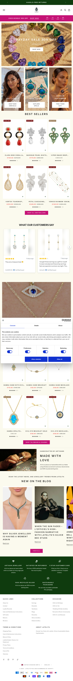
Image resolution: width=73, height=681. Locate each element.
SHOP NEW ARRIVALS (13, 105)
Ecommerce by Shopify (45, 668)
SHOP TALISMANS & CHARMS (36, 442)
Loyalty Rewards (7, 609)
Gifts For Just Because (59, 615)
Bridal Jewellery (36, 621)
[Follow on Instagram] (8, 659)
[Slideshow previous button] (3, 247)
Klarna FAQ (6, 651)
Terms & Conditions (8, 648)
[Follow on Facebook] (4, 659)
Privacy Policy (6, 645)
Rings (33, 612)
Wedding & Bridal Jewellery (60, 609)
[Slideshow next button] (69, 247)
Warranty (5, 654)
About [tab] (60, 325)
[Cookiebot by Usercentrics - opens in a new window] (63, 320)
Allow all (59, 359)
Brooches (34, 615)
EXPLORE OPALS (36, 105)
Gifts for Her (56, 606)
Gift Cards (6, 615)
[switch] (27, 351)
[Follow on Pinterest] (13, 659)
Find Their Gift (60, 105)
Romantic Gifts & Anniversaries (61, 612)
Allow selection (36, 359)
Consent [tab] (12, 325)
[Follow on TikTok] (18, 659)
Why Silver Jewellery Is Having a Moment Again (17, 537)
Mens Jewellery (36, 618)
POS (32, 668)
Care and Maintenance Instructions (12, 612)
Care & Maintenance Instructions (12, 634)
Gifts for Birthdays (58, 603)
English (47, 664)
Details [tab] (36, 325)
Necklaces (34, 609)
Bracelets (34, 606)
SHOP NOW (34, 18)
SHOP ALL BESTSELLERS (36, 212)
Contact (5, 606)
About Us (5, 603)
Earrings (34, 603)
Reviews (5, 621)
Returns (5, 618)
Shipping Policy (7, 631)
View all (36, 551)
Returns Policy (7, 637)
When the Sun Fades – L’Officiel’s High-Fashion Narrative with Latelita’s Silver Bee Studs (49, 532)
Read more (6, 543)
